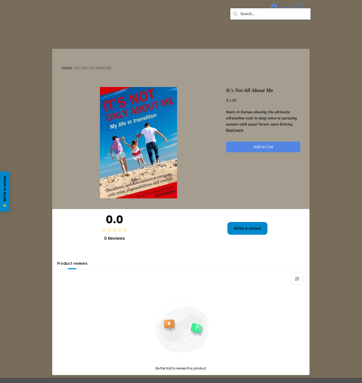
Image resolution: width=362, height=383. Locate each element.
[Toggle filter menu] (297, 279)
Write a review (247, 228)
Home (67, 68)
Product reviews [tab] (72, 263)
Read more (234, 130)
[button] (299, 6)
